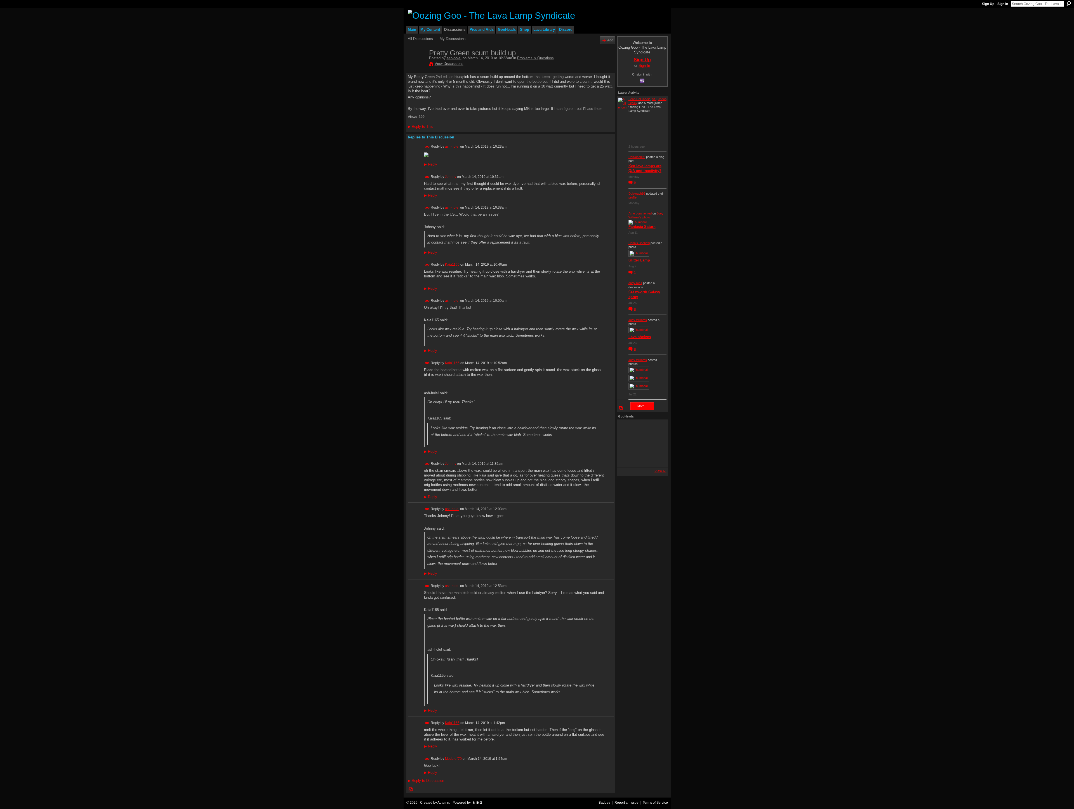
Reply (430, 164)
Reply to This (420, 126)
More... (642, 406)
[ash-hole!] (417, 64)
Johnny (450, 176)
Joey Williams (637, 320)
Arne (631, 213)
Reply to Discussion (426, 781)
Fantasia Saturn (642, 227)
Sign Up (988, 4)
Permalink (427, 146)
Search (1068, 3)
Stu (654, 99)
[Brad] (656, 443)
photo (646, 217)
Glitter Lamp (639, 260)
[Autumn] (625, 458)
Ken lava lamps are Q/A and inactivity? (644, 168)
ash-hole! (454, 58)
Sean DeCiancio (639, 99)
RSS (410, 789)
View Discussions (449, 64)
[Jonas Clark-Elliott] (625, 443)
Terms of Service (655, 803)
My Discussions (453, 39)
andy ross (635, 283)
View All (660, 471)
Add (610, 40)
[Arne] (640, 458)
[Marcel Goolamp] (656, 458)
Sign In (1002, 4)
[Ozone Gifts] (656, 428)
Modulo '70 (453, 759)
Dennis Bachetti (639, 243)
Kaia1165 (452, 264)
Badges (604, 803)
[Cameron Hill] (640, 428)
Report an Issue (626, 803)
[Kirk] (640, 443)
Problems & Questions (535, 58)
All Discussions (420, 39)
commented (644, 213)
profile (632, 197)
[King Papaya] (625, 428)
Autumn (443, 803)
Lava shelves (639, 337)
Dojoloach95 (636, 157)
